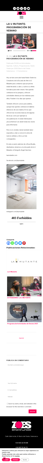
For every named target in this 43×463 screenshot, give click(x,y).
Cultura (15, 66)
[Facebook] (18, 8)
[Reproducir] (8, 50)
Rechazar (15, 460)
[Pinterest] (24, 243)
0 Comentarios (21, 71)
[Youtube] (28, 8)
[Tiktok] (25, 8)
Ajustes (25, 460)
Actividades (26, 63)
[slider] (34, 50)
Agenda (9, 66)
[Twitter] (16, 243)
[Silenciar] (31, 50)
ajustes (17, 456)
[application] (21, 51)
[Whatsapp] (12, 243)
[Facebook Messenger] (20, 243)
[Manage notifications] (4, 458)
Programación (24, 66)
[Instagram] (14, 8)
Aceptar (6, 460)
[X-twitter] (21, 8)
